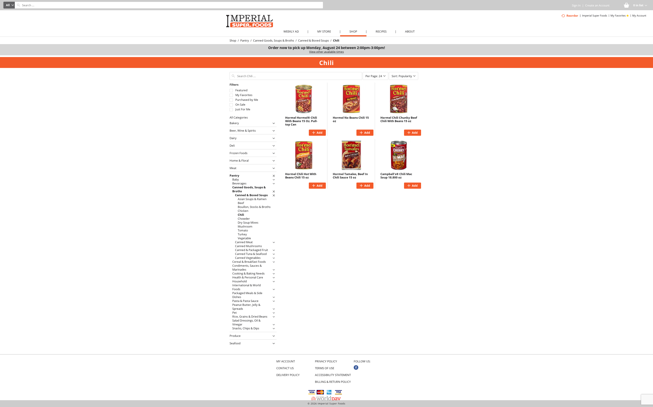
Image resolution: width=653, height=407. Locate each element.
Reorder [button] (572, 16)
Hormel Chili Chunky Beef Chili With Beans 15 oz (398, 119)
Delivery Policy (288, 375)
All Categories (239, 117)
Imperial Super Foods (594, 15)
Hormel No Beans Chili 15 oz (351, 119)
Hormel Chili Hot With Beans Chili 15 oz (300, 175)
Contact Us (285, 368)
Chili (336, 40)
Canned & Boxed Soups (313, 40)
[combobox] (9, 5)
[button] (273, 123)
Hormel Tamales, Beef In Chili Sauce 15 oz (350, 175)
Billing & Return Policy (333, 381)
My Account (285, 361)
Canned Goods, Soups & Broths (273, 40)
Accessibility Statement (333, 375)
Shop (233, 40)
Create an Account (597, 5)
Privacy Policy (326, 361)
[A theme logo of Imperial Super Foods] (253, 27)
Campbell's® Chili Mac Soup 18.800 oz (396, 175)
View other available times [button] (326, 52)
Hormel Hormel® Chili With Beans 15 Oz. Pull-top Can (301, 121)
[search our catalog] (18, 5)
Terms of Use (324, 368)
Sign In (576, 5)
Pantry (244, 40)
